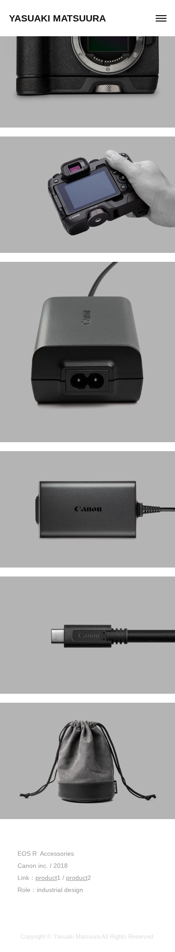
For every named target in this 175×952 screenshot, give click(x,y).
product (46, 877)
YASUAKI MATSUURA (57, 18)
